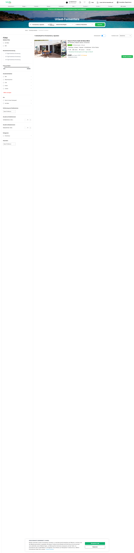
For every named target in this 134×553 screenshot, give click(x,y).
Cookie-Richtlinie (50, 549)
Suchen (100, 24)
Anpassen (95, 546)
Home (26, 30)
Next (58, 49)
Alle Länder (123, 6)
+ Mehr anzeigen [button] (7, 92)
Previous (37, 49)
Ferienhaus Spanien (33, 30)
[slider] (3, 67)
